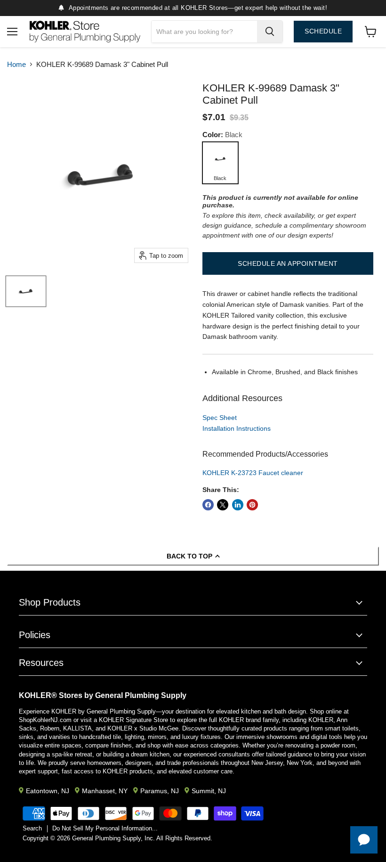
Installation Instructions (236, 428)
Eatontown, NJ (47, 791)
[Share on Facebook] (208, 504)
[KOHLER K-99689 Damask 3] (26, 291)
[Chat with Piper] (364, 840)
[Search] (269, 31)
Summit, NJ (209, 791)
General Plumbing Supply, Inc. (113, 838)
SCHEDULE (323, 31)
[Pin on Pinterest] (252, 504)
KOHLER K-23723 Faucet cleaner (252, 472)
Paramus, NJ (159, 791)
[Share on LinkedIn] (237, 504)
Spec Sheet (219, 417)
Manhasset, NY (105, 791)
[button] (287, 263)
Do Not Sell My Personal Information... (105, 828)
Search (32, 828)
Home (16, 64)
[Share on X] (222, 504)
